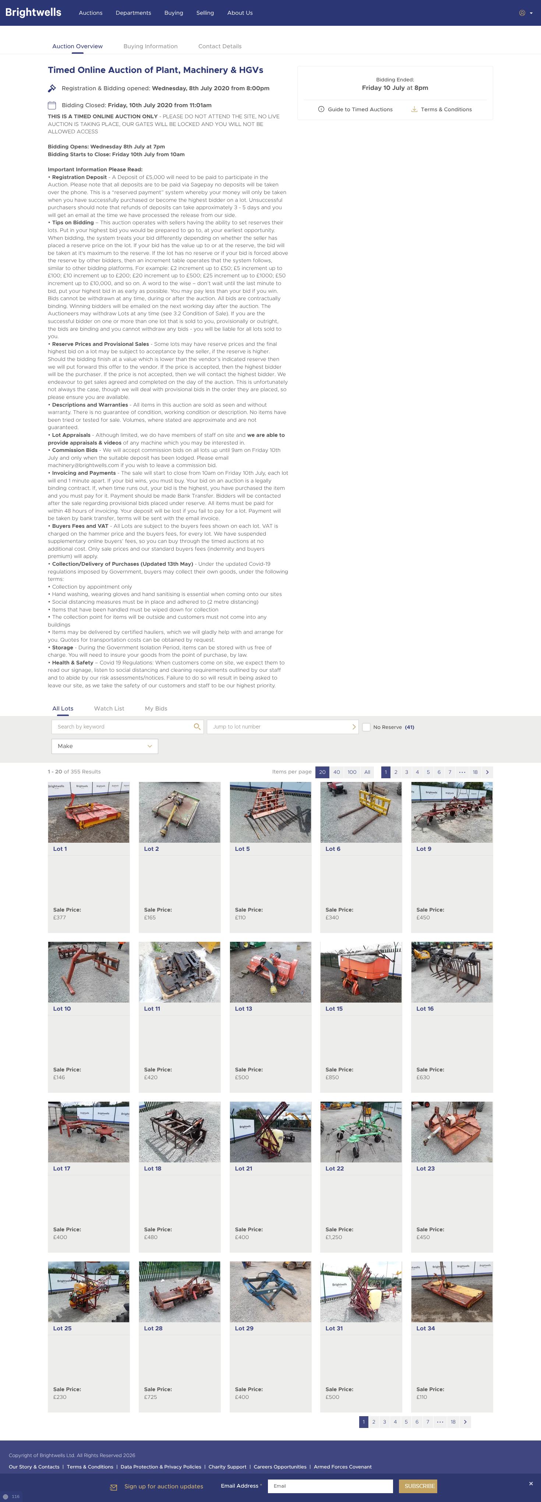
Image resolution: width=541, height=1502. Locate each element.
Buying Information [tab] (150, 46)
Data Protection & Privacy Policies (161, 1467)
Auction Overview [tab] (77, 46)
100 (352, 772)
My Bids (156, 708)
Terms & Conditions (90, 1467)
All (367, 772)
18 (475, 772)
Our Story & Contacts (34, 1467)
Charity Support (228, 1467)
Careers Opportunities (280, 1467)
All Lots (63, 708)
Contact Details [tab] (220, 46)
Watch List (109, 708)
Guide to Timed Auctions (360, 109)
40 (336, 772)
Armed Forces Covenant (343, 1467)
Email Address (241, 1486)
